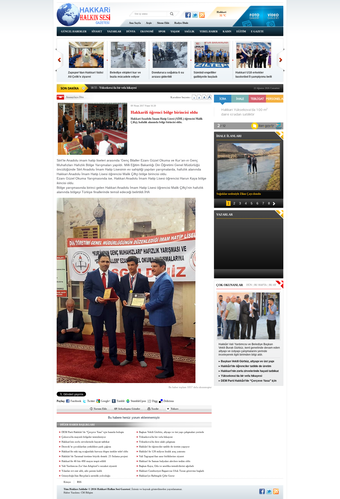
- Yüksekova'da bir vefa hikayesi (113, 87)
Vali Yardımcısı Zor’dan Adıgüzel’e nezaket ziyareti (89, 466)
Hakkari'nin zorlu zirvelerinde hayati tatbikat (85, 442)
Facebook (76, 401)
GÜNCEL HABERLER (74, 31)
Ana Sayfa (135, 22)
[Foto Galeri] (253, 16)
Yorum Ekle (100, 408)
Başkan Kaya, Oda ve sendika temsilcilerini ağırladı (166, 466)
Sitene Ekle (163, 22)
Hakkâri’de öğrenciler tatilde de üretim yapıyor (164, 446)
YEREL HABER (209, 31)
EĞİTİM (241, 31)
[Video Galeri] (273, 16)
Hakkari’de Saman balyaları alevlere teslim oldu (164, 461)
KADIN (227, 31)
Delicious (169, 401)
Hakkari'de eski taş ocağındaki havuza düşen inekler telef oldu (95, 451)
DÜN (249, 284)
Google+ (106, 401)
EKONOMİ (146, 31)
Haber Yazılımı (72, 492)
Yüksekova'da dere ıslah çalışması (157, 442)
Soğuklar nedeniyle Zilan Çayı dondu (238, 193)
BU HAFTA (260, 284)
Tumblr (121, 401)
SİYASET (97, 31)
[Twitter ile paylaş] (195, 15)
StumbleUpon (138, 401)
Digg (155, 401)
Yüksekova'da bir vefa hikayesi (156, 437)
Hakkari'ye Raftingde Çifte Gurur (157, 476)
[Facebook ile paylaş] (188, 15)
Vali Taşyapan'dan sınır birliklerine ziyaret (161, 456)
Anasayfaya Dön (75, 97)
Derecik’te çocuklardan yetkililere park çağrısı (86, 446)
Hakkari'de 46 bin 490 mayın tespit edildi (84, 461)
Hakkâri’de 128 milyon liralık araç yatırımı (162, 451)
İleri (280, 60)
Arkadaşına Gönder (129, 408)
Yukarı (174, 408)
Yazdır (155, 408)
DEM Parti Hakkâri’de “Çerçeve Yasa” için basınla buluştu (93, 432)
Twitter (91, 401)
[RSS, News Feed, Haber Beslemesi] (202, 15)
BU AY (272, 284)
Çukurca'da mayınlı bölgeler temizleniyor (84, 437)
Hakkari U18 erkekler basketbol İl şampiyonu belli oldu (253, 76)
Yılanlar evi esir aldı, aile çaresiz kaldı (82, 471)
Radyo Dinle (181, 22)
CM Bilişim (87, 492)
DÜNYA (130, 31)
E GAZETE (257, 31)
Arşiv (149, 22)
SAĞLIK (190, 31)
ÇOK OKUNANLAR (229, 285)
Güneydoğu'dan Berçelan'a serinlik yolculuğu (86, 476)
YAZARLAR (114, 31)
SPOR (161, 31)
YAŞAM (174, 31)
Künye (67, 482)
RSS (79, 482)
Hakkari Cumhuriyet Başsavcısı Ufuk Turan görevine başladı (171, 471)
